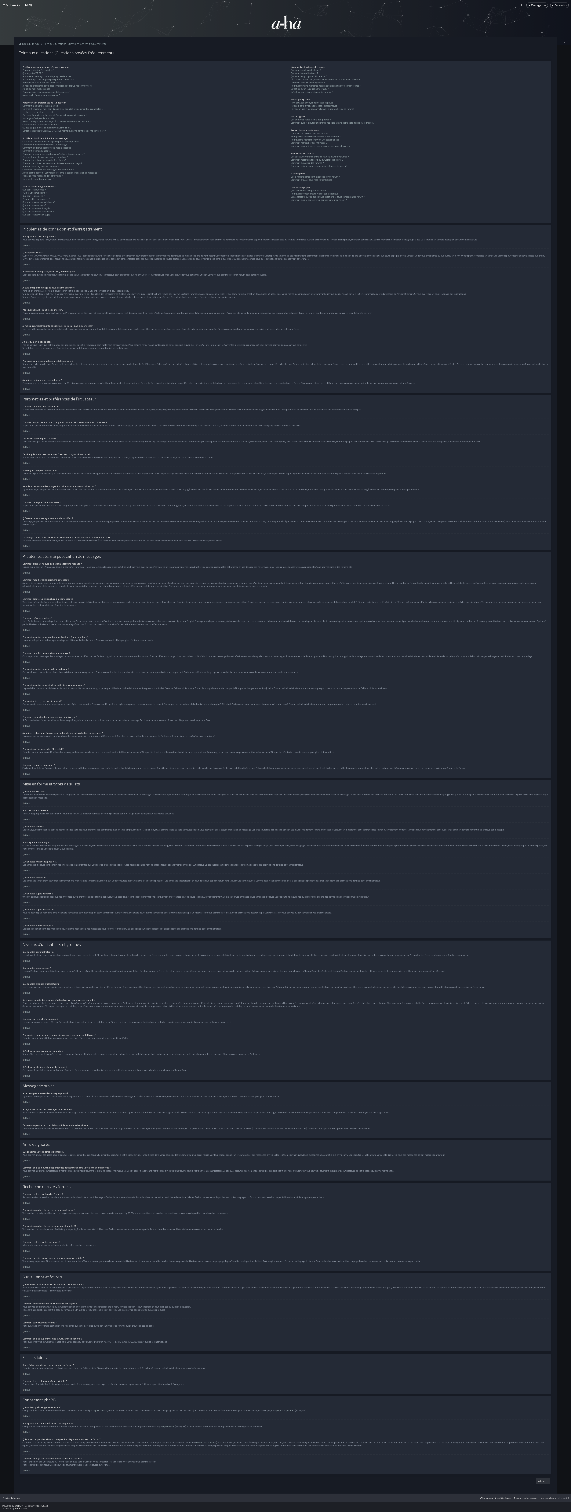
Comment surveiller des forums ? (307, 162)
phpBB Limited (100, 1410)
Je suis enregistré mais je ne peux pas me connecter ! (48, 79)
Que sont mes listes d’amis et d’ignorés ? (311, 119)
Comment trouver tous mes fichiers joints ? (312, 179)
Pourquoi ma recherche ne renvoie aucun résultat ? (316, 136)
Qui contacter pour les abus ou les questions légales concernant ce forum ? (328, 196)
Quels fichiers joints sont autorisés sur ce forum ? (315, 176)
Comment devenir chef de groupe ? (308, 82)
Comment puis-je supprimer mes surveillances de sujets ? (319, 166)
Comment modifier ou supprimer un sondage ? (45, 157)
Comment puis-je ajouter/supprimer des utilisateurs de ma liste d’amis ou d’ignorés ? (332, 122)
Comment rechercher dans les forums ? (310, 133)
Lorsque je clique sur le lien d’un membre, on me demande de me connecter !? (64, 130)
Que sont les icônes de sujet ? (36, 214)
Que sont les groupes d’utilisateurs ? (309, 76)
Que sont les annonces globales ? (38, 202)
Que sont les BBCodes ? (34, 189)
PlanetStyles (41, 1505)
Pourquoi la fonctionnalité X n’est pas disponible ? (315, 193)
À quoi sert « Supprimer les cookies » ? (41, 95)
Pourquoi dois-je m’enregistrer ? (38, 70)
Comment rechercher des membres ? (309, 142)
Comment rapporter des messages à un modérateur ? (49, 169)
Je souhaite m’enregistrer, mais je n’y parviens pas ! (47, 76)
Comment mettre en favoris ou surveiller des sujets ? (317, 159)
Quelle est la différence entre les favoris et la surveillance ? (320, 156)
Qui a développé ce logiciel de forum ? (309, 190)
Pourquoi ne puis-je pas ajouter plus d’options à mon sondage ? (53, 154)
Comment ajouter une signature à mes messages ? (47, 147)
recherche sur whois (206, 1442)
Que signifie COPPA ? (32, 73)
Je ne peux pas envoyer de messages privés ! (313, 102)
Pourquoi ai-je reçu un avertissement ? (41, 166)
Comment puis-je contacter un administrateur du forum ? (319, 200)
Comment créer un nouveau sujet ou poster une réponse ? (50, 141)
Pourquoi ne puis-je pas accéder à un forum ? (44, 160)
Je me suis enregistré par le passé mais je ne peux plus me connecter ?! (57, 85)
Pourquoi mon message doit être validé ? (42, 175)
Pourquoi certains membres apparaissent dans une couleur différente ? (326, 85)
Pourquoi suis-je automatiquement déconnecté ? (46, 92)
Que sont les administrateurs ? (306, 70)
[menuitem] (28, 5)
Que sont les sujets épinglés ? (37, 208)
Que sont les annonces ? (34, 205)
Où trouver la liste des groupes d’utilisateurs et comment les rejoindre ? (326, 79)
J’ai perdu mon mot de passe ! (36, 88)
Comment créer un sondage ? (36, 150)
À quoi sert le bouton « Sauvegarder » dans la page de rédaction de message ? (60, 172)
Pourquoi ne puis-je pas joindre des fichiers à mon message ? (52, 163)
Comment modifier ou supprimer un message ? (45, 144)
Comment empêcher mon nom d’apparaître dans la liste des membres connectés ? (62, 109)
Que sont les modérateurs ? (304, 73)
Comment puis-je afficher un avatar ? (40, 124)
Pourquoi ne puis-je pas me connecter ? (41, 82)
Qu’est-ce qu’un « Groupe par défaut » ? (310, 88)
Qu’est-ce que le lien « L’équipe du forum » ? (312, 92)
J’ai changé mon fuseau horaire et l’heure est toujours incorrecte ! (54, 115)
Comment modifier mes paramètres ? (40, 105)
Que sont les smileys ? (33, 196)
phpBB (381, 473)
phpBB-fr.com (20, 1508)
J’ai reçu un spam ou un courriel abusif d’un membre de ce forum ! (322, 109)
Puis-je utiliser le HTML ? (34, 192)
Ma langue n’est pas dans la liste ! (38, 118)
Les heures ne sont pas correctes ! (39, 112)
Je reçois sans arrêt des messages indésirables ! (314, 105)
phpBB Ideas (168, 1426)
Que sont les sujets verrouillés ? (38, 211)
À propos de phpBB (283, 1410)
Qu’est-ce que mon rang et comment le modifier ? (46, 127)
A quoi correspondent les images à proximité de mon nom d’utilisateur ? (57, 121)
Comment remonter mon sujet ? (38, 179)
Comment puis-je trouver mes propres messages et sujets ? (320, 146)
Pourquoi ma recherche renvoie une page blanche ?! (316, 139)
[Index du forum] (285, 22)
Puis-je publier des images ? (36, 199)
